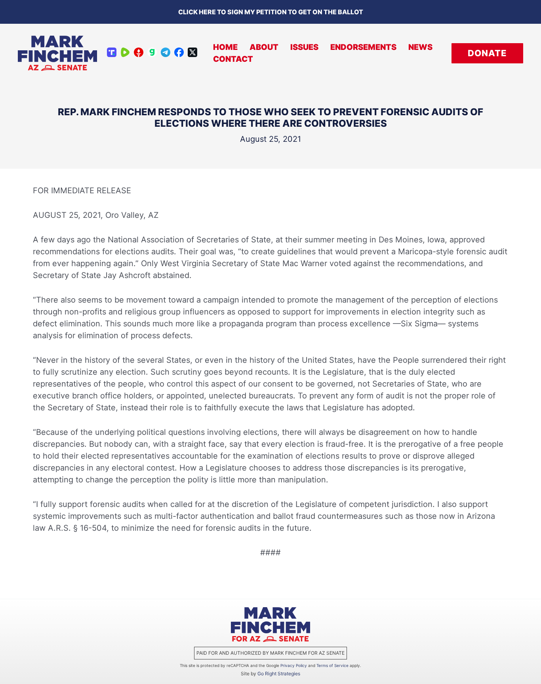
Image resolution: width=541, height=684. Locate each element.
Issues (304, 47)
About (264, 47)
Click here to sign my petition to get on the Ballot (270, 12)
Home (225, 47)
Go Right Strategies (278, 673)
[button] (487, 53)
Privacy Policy (293, 665)
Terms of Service (332, 665)
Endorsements (363, 47)
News (420, 47)
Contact (233, 59)
